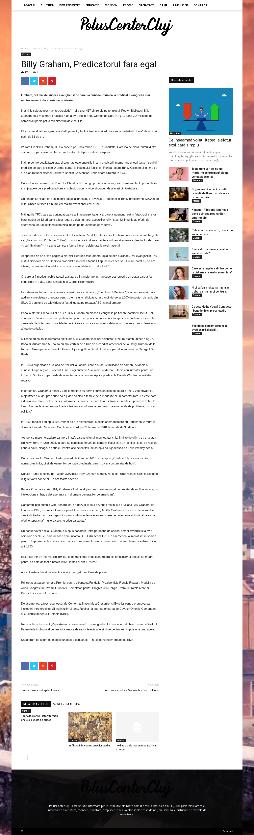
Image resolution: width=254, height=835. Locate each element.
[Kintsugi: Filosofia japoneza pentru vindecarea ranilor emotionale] (179, 215)
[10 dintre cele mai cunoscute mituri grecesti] (137, 727)
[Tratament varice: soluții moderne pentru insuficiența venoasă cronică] (179, 174)
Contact (200, 5)
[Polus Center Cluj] (127, 26)
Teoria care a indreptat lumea (40, 690)
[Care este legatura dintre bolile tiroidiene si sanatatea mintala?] (179, 273)
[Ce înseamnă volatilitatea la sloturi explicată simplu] (201, 111)
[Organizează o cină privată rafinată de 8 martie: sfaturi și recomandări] (179, 194)
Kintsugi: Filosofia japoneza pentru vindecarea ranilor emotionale (210, 213)
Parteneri (228, 831)
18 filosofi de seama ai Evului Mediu (89, 745)
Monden (111, 5)
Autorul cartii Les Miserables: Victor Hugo (132, 690)
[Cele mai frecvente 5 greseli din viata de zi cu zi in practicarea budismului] (179, 235)
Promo (128, 5)
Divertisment (69, 5)
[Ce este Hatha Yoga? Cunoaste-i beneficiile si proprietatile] (179, 312)
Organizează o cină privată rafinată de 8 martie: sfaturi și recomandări (211, 193)
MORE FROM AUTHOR (67, 704)
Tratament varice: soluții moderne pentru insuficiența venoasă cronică (210, 172)
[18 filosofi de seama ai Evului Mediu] (90, 727)
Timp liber (180, 5)
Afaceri (29, 5)
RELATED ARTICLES (35, 704)
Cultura (47, 5)
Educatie (92, 5)
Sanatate (146, 5)
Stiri (163, 5)
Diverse (196, 221)
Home (24, 48)
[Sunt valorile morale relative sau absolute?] (179, 254)
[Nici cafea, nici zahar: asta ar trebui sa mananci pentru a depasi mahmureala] (179, 292)
